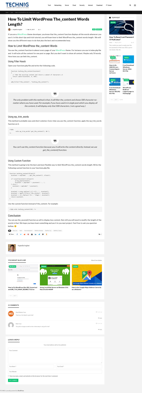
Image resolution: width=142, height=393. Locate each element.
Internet (90, 5)
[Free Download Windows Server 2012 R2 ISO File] (114, 82)
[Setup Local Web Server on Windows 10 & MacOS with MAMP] (55, 274)
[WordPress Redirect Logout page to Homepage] (128, 82)
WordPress (99, 29)
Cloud (74, 5)
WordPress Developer (39, 230)
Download (99, 5)
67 (133, 42)
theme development (28, 230)
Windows (44, 266)
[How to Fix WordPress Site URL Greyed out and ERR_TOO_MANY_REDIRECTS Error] (23, 274)
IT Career (109, 5)
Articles (75, 266)
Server (67, 5)
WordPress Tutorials (58, 230)
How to (21, 230)
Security (82, 5)
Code (94, 29)
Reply (100, 318)
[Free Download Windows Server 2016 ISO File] (128, 59)
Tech (49, 5)
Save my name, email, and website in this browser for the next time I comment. (34, 376)
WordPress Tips (48, 230)
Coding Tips (15, 230)
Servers (126, 57)
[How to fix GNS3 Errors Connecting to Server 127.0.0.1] (114, 59)
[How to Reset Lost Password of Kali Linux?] (121, 27)
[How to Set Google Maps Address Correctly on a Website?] (87, 274)
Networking (57, 5)
